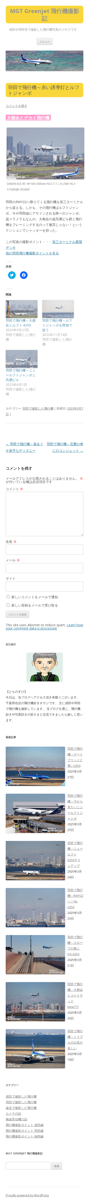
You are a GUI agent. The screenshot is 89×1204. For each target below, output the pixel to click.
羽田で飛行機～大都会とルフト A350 (21, 322)
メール (13, 560)
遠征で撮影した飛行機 (21, 1108)
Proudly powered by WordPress (27, 1195)
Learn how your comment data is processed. (44, 627)
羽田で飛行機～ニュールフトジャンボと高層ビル (21, 375)
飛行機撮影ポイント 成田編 (24, 1125)
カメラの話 (13, 1113)
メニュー (44, 41)
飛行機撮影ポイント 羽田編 (24, 1130)
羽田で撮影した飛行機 (38, 408)
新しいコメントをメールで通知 (34, 597)
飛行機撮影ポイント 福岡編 (24, 1136)
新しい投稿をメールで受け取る (34, 605)
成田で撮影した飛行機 (21, 1096)
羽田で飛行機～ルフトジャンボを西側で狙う (57, 325)
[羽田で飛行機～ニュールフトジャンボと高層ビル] (21, 359)
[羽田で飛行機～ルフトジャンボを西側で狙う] (58, 309)
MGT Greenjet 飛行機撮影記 (44, 14)
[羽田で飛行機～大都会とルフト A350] (21, 309)
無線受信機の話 (16, 1119)
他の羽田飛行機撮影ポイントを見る (32, 253)
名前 (11, 541)
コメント (14, 489)
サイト (11, 578)
